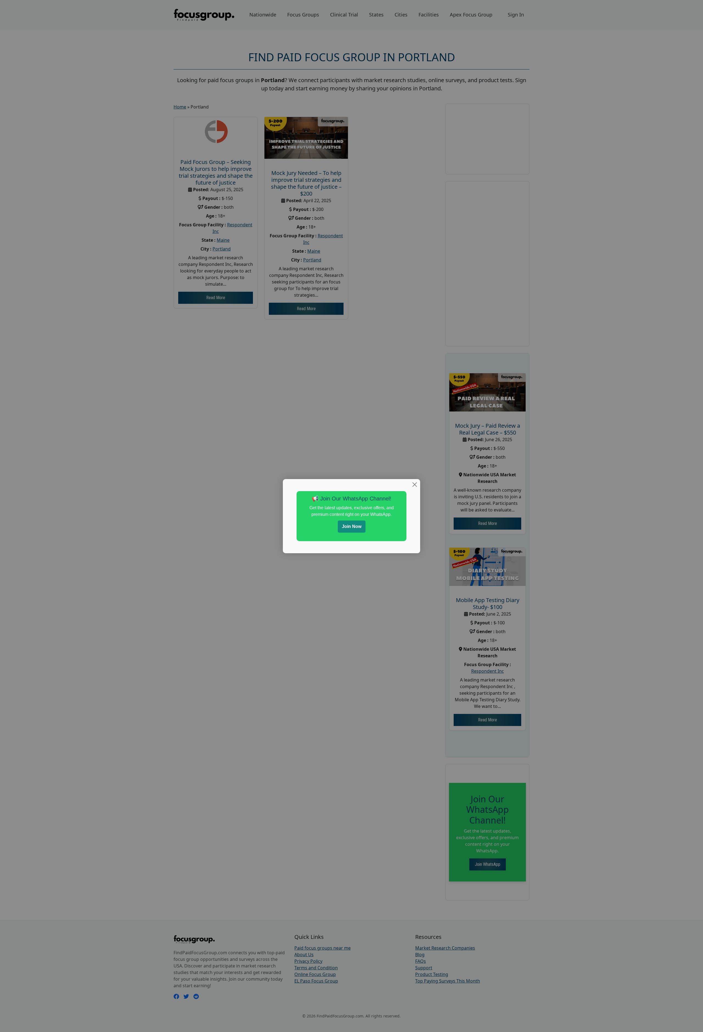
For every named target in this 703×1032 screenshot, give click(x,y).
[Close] (414, 484)
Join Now (351, 526)
